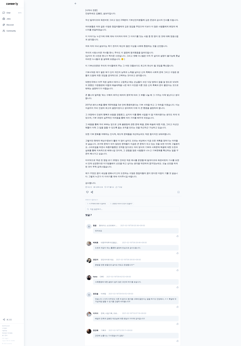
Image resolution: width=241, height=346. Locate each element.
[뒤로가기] (75, 3)
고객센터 (4, 328)
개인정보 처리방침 (7, 333)
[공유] (92, 192)
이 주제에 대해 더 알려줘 (97, 204)
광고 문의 (4, 335)
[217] (87, 192)
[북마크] (178, 192)
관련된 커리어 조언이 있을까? (122, 204)
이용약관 (4, 330)
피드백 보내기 (6, 326)
